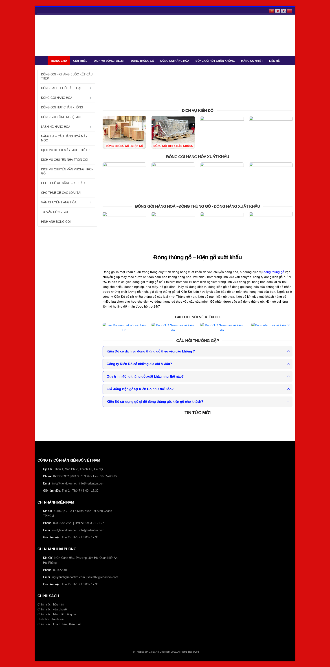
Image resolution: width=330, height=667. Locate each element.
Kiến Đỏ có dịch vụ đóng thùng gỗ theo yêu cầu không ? (151, 351)
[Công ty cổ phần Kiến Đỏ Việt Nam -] (50, 35)
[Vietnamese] (272, 10)
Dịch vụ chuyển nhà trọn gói (64, 159)
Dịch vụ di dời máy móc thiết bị (66, 150)
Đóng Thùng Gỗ (142, 60)
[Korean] (284, 10)
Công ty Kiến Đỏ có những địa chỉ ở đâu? (139, 364)
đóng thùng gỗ (274, 272)
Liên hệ (274, 60)
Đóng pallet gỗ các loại (61, 88)
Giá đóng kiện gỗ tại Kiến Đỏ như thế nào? (140, 389)
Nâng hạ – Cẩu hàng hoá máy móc (64, 138)
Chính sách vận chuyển (52, 609)
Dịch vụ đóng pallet (109, 60)
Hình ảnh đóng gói (56, 221)
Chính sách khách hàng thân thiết (59, 624)
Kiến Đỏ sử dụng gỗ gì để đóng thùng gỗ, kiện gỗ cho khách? (155, 401)
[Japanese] (278, 10)
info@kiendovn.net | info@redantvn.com (78, 483)
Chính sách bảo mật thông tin (56, 614)
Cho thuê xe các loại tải (61, 192)
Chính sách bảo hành (51, 604)
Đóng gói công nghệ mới (61, 117)
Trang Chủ (59, 60)
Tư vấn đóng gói (54, 212)
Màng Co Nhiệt (252, 60)
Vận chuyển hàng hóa (59, 202)
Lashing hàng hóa (55, 126)
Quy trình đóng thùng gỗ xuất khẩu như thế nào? (145, 376)
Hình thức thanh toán (51, 619)
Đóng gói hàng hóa (174, 60)
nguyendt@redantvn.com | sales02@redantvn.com (85, 577)
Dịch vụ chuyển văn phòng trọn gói (67, 171)
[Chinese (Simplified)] (290, 10)
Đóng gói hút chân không (215, 60)
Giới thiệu (80, 60)
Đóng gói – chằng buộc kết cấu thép (66, 76)
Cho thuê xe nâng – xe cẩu (63, 183)
